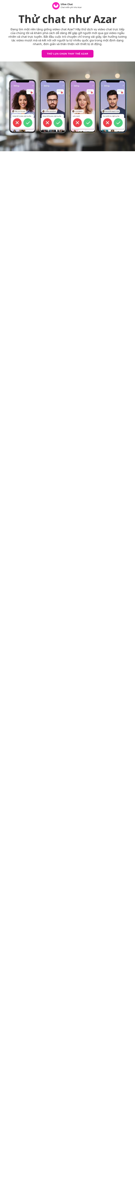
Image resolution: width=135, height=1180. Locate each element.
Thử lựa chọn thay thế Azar (67, 53)
